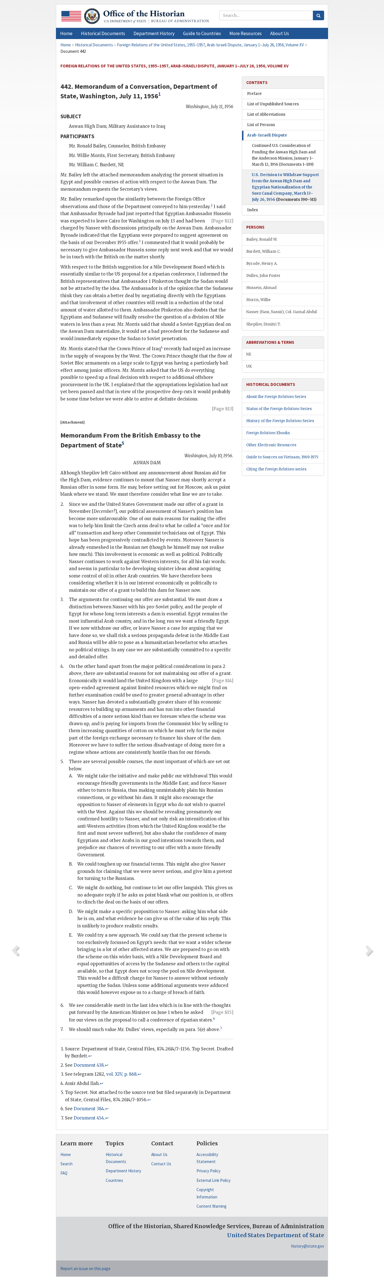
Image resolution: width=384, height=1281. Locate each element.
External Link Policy (213, 1180)
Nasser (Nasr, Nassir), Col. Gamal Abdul (281, 312)
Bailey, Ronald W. (261, 239)
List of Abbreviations (266, 114)
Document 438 (89, 1065)
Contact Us (161, 1163)
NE (248, 354)
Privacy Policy (208, 1170)
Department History (123, 1170)
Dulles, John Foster (263, 275)
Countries (114, 1180)
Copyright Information (206, 1193)
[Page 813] (222, 408)
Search (66, 1163)
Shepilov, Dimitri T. (263, 324)
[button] (103, 33)
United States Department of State (275, 1235)
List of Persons (261, 124)
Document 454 (89, 1118)
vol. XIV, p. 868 (121, 1074)
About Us (159, 1154)
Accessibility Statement (207, 1158)
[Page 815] (222, 1012)
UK (249, 366)
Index (252, 210)
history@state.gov (307, 1246)
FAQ (63, 1173)
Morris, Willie (258, 299)
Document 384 (89, 1108)
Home (65, 1154)
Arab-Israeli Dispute (267, 135)
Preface (254, 93)
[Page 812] (222, 221)
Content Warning (211, 1206)
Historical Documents (116, 1158)
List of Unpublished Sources (273, 104)
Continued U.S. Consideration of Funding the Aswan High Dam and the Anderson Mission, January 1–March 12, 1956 (284, 155)
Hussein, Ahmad (261, 287)
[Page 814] (222, 680)
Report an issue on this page (85, 1268)
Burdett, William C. (263, 251)
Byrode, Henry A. (261, 263)
